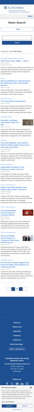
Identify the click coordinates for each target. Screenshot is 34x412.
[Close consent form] (30, 387)
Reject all (24, 406)
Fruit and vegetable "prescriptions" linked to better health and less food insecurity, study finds (15, 145)
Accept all (9, 406)
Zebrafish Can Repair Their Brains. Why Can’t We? (10, 122)
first (9, 289)
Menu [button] (30, 16)
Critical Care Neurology (8, 185)
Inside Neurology (17, 344)
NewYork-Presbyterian (17, 307)
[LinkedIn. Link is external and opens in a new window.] (22, 383)
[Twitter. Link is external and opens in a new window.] (12, 383)
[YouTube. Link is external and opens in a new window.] (17, 383)
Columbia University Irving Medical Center (17, 2)
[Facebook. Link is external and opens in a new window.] (7, 383)
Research (4, 140)
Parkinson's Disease (6, 98)
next (21, 289)
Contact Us (17, 340)
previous (13, 289)
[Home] (17, 9)
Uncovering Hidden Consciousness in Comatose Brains (8, 213)
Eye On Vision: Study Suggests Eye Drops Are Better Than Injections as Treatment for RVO (15, 265)
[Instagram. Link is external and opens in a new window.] (27, 383)
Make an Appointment (17, 349)
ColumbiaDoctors (17, 312)
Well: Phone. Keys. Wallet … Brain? (15, 61)
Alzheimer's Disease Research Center (12, 58)
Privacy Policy (16, 409)
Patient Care (17, 327)
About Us (17, 322)
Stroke (3, 78)
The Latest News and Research (13, 101)
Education (17, 331)
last (25, 289)
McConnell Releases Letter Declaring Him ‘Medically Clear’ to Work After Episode (15, 83)
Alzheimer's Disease (6, 117)
